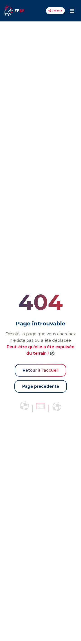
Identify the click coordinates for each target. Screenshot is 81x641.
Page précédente (40, 386)
